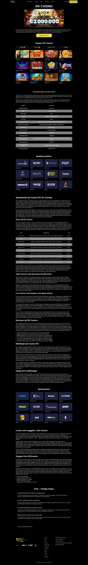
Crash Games (50, 47)
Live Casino (36, 47)
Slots (65, 47)
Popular (21, 47)
